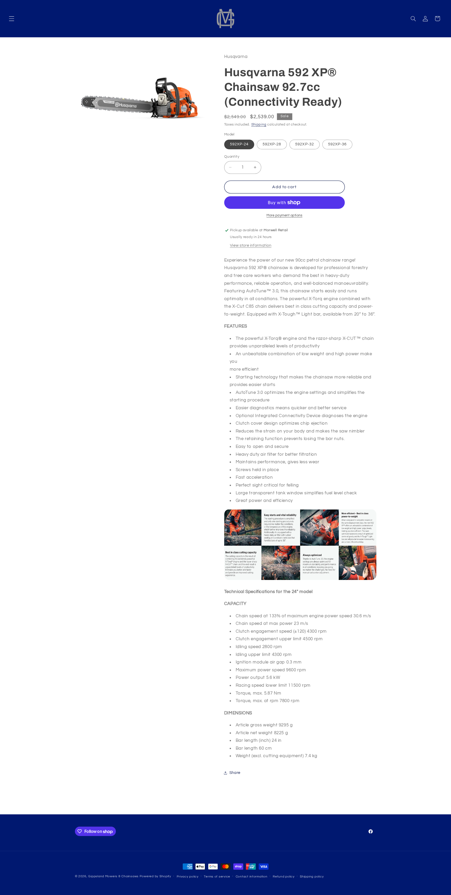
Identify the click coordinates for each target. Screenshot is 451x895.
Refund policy (284, 876)
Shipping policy (312, 876)
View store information (250, 245)
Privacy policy (188, 876)
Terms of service (217, 876)
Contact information (252, 876)
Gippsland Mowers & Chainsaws (113, 876)
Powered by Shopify (155, 876)
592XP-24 (239, 144)
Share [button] (234, 773)
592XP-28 (272, 144)
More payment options (284, 215)
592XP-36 (337, 144)
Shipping (258, 124)
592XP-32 (304, 144)
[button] (11, 19)
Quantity (231, 156)
